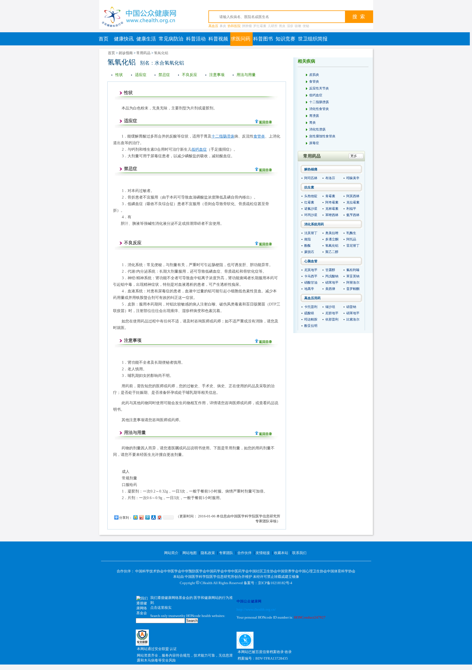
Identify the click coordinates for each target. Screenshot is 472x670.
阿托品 (351, 239)
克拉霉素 (352, 202)
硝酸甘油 (310, 282)
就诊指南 (126, 53)
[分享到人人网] (153, 517)
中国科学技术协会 (149, 571)
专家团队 (226, 553)
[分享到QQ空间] (135, 517)
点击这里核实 (161, 607)
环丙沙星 (310, 215)
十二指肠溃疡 (222, 136)
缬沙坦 (330, 307)
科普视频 (218, 39)
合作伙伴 (244, 553)
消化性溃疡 (317, 129)
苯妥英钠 (352, 276)
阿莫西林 (352, 196)
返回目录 (265, 122)
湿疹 (290, 26)
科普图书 (263, 39)
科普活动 (196, 39)
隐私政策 (208, 553)
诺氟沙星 (310, 209)
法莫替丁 (310, 233)
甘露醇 (330, 270)
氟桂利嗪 (352, 270)
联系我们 (299, 553)
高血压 (213, 26)
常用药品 (143, 53)
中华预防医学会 (193, 571)
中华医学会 (172, 571)
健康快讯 (124, 39)
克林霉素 (331, 209)
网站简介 (171, 553)
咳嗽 (298, 26)
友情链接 (263, 553)
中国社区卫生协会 (263, 571)
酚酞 (307, 245)
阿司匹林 (310, 178)
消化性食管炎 (319, 109)
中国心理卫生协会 (313, 571)
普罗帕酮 (352, 289)
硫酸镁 (309, 313)
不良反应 (189, 75)
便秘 (306, 26)
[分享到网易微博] (159, 517)
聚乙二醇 (331, 252)
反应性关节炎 (319, 88)
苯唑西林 (331, 215)
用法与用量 (246, 75)
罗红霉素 (259, 26)
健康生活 (146, 39)
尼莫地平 (310, 270)
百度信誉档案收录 (270, 652)
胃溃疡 (314, 116)
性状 (119, 75)
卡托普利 (310, 307)
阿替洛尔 (352, 282)
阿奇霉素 (331, 202)
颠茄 (307, 239)
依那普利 (331, 319)
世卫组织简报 (313, 39)
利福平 (351, 209)
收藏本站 (281, 553)
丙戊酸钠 (331, 276)
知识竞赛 (285, 39)
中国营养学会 (288, 571)
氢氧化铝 (331, 245)
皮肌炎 (314, 75)
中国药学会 (215, 571)
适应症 (140, 75)
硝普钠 (351, 307)
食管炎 (259, 136)
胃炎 (282, 26)
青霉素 (330, 196)
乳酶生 (351, 233)
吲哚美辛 (352, 178)
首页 (103, 39)
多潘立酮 (331, 239)
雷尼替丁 (352, 245)
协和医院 (234, 26)
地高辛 (309, 289)
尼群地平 (331, 313)
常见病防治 (171, 39)
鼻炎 (223, 26)
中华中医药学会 (236, 571)
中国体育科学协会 (341, 571)
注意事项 (217, 75)
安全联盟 (162, 649)
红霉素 (309, 202)
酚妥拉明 (310, 326)
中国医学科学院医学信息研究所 (209, 577)
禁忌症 (164, 75)
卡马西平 (310, 276)
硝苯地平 (331, 282)
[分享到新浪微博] (141, 517)
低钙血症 (199, 149)
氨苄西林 (352, 215)
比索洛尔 (352, 319)
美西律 (330, 289)
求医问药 (240, 39)
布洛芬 (330, 178)
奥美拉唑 (331, 233)
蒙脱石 (309, 252)
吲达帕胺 (310, 319)
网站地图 (189, 553)
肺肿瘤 (247, 26)
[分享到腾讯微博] (147, 517)
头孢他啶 (310, 196)
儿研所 (273, 26)
